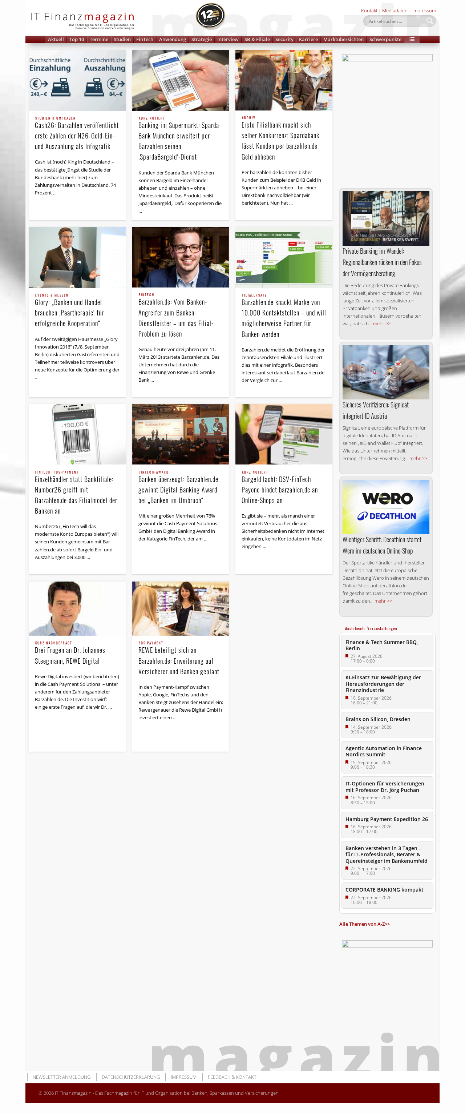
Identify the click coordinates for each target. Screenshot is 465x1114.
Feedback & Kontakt (232, 1077)
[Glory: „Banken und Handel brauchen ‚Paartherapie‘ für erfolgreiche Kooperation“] (77, 257)
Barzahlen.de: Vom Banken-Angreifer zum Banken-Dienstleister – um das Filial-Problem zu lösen (176, 315)
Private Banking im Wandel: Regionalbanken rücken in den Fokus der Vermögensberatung (382, 262)
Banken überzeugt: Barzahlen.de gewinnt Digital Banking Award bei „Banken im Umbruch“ (178, 488)
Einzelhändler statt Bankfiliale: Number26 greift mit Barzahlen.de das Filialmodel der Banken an (76, 493)
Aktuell (56, 39)
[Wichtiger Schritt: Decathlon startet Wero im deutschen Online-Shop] (386, 507)
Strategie (201, 39)
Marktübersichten (343, 39)
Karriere (308, 39)
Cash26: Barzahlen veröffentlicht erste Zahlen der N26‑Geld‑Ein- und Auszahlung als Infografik (77, 134)
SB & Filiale (257, 39)
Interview (228, 39)
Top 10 (76, 39)
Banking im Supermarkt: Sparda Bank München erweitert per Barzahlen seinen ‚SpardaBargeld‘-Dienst (178, 139)
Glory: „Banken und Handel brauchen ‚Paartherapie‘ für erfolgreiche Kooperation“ (69, 311)
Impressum (424, 10)
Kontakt (369, 10)
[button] (412, 39)
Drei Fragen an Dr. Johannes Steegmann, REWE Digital (70, 653)
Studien (122, 39)
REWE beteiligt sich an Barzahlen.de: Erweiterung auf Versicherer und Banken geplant (178, 659)
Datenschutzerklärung (131, 1077)
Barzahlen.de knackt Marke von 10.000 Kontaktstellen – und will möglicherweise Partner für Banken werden (284, 316)
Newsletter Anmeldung (61, 1077)
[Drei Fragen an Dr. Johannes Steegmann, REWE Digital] (77, 609)
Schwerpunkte (385, 39)
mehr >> (382, 323)
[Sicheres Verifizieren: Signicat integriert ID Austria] (386, 372)
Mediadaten (395, 10)
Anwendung (172, 39)
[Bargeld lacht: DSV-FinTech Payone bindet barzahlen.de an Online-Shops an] (283, 434)
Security (284, 39)
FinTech (144, 39)
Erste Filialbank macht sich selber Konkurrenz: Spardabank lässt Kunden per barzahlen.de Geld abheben (280, 138)
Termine (99, 39)
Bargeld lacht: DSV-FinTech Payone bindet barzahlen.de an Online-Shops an (280, 488)
